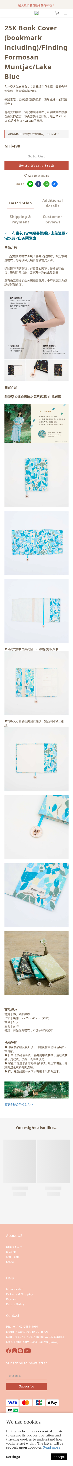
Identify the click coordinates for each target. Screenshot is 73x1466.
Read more (51, 1447)
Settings (13, 1457)
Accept (59, 1457)
